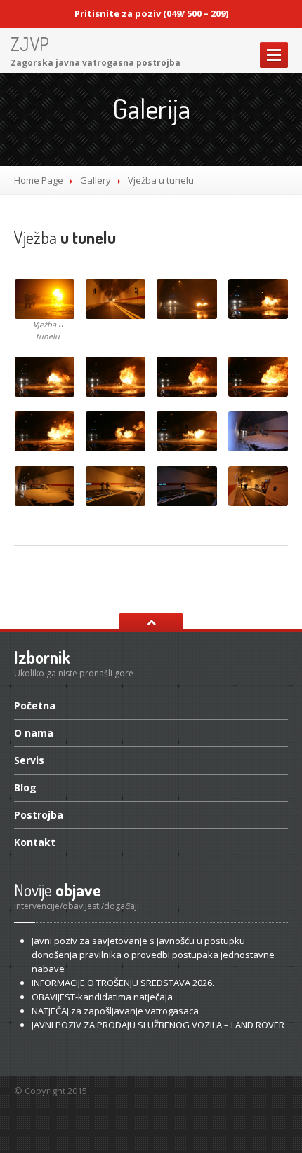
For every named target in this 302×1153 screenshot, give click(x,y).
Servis (29, 760)
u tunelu (65, 237)
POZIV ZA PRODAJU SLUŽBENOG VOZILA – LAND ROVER (158, 1024)
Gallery (95, 180)
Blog (25, 787)
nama (33, 732)
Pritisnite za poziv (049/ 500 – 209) (151, 13)
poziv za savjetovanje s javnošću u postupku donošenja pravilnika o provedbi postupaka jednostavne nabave (153, 954)
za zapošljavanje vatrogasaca (115, 1010)
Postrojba (38, 814)
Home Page (38, 180)
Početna (34, 706)
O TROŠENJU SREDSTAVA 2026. (123, 982)
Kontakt (34, 842)
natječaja (102, 996)
